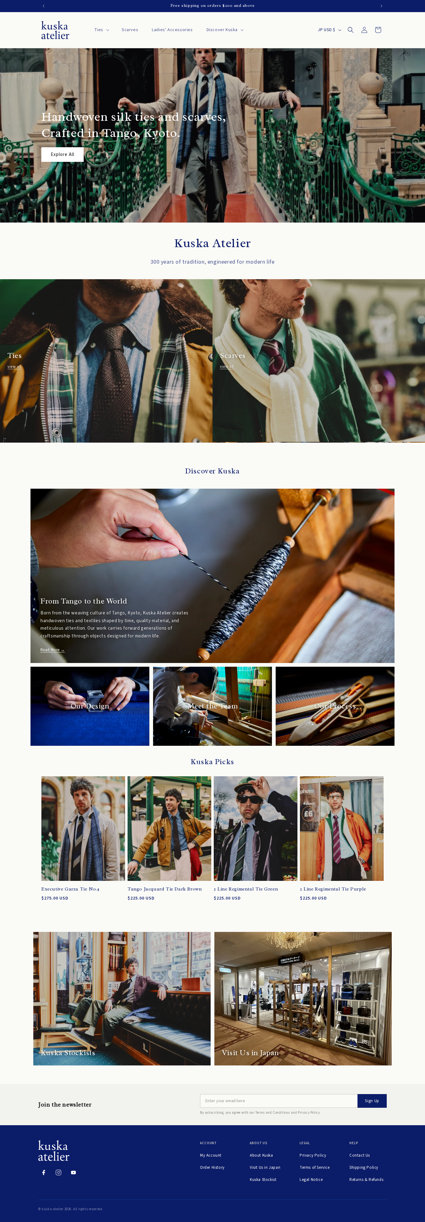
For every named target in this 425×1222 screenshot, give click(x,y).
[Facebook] (43, 1172)
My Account (211, 1155)
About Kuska (261, 1155)
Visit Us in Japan (265, 1167)
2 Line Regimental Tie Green (246, 889)
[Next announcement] (381, 6)
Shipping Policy (363, 1167)
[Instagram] (58, 1172)
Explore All (62, 154)
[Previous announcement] (43, 6)
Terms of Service (315, 1167)
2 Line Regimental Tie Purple (333, 889)
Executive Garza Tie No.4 (70, 889)
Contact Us (359, 1155)
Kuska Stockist (263, 1179)
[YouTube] (73, 1172)
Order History (212, 1167)
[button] (101, 29)
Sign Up (372, 1101)
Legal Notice (311, 1179)
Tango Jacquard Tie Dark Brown (165, 889)
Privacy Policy (313, 1155)
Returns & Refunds (366, 1179)
